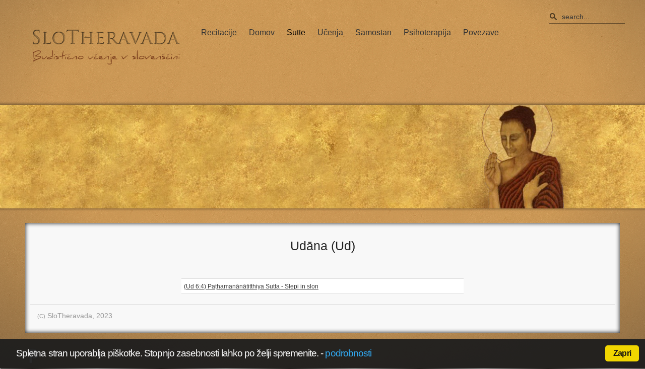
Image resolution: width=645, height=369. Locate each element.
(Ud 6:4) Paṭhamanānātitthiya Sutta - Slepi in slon (251, 286)
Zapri (622, 353)
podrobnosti (348, 353)
